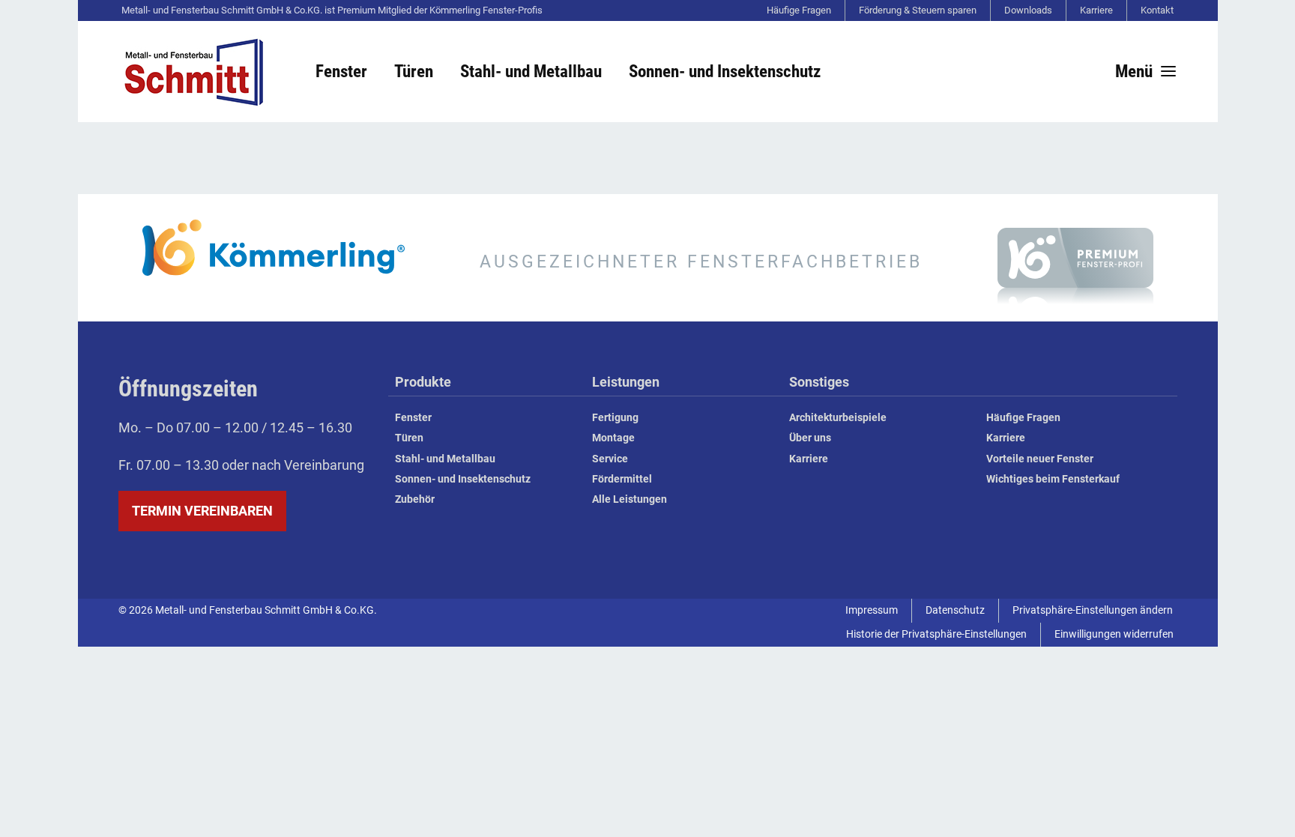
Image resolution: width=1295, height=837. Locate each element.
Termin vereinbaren (202, 511)
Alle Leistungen (629, 499)
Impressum (871, 610)
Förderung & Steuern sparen (917, 10)
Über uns (810, 438)
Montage (613, 438)
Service (610, 459)
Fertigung (615, 417)
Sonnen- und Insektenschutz (463, 479)
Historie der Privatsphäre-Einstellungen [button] (936, 634)
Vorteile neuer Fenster (1039, 459)
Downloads (1028, 10)
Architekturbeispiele (838, 417)
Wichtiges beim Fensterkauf (1053, 479)
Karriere (1096, 10)
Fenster (413, 417)
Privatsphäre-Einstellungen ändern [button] (1092, 610)
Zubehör (415, 499)
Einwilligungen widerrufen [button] (1114, 634)
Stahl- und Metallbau (445, 459)
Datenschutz (955, 610)
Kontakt (1157, 10)
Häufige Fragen (799, 10)
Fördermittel (622, 479)
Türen (409, 438)
